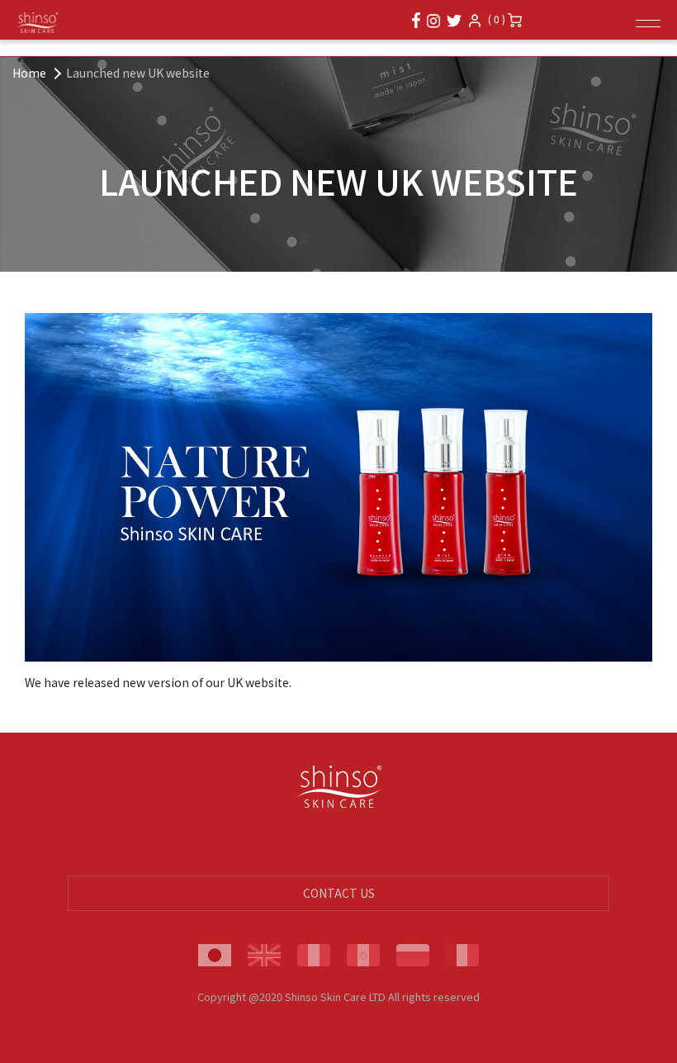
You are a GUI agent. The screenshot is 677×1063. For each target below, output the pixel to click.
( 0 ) (498, 19)
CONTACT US (339, 893)
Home (29, 72)
